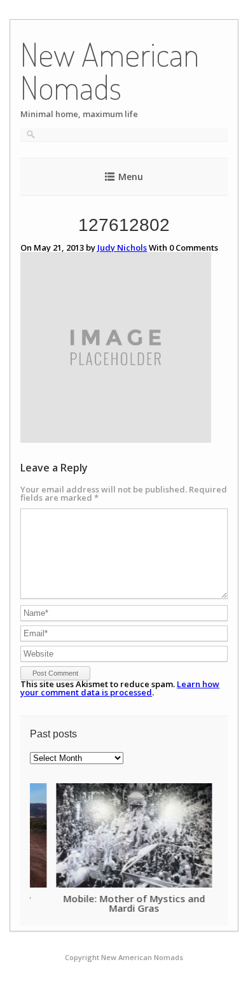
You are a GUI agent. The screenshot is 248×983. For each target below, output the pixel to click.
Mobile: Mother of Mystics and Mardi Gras (108, 903)
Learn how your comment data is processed (119, 688)
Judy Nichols (122, 247)
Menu (130, 177)
